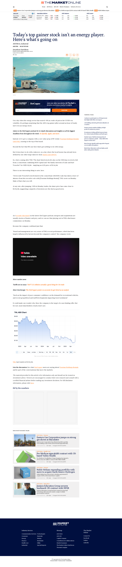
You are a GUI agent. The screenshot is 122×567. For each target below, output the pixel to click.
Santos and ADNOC (50, 155)
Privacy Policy (54, 560)
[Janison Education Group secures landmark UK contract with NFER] (46, 489)
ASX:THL (16, 46)
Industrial (24, 44)
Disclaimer (69, 560)
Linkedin (86, 542)
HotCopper (38, 367)
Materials (39, 536)
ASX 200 (56, 7)
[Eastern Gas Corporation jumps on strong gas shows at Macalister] (46, 440)
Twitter (85, 540)
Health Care (25, 543)
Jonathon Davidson (20, 51)
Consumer (25, 536)
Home (43, 7)
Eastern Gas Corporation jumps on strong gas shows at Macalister (22, 10)
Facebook (86, 538)
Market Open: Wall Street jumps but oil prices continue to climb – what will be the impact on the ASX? (96, 138)
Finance (24, 540)
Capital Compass (61, 538)
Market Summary (64, 7)
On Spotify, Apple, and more (49, 134)
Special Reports (41, 545)
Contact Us (86, 536)
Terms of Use (61, 560)
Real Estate (40, 540)
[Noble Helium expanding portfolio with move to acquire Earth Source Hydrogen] (46, 472)
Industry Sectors (76, 7)
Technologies (41, 534)
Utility (38, 543)
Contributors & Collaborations (65, 540)
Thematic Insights (62, 547)
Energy (24, 538)
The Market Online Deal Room (65, 545)
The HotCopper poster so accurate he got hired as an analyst (47, 290)
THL (14, 362)
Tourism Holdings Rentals (69, 367)
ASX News (49, 7)
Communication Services (29, 534)
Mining (39, 538)
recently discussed (22, 216)
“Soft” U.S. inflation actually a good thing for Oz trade (45, 285)
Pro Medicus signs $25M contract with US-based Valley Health (63, 10)
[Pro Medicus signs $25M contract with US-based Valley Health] (46, 456)
